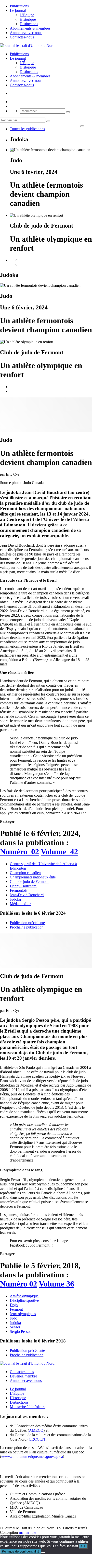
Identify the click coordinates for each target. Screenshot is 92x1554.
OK (83, 1546)
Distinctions (29, 24)
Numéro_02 (19, 851)
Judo (13, 1318)
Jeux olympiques (23, 1314)
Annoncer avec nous (26, 1380)
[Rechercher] (68, 112)
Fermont (16, 1309)
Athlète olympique (24, 1296)
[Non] (43, 1552)
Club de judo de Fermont (29, 881)
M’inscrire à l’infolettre (27, 1407)
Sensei (15, 1327)
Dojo (14, 1305)
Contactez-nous (22, 37)
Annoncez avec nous (26, 33)
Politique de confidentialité (20, 1551)
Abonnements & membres (30, 28)
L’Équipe (27, 15)
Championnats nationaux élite (33, 877)
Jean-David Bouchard (27, 895)
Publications (19, 6)
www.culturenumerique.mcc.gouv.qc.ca (32, 1456)
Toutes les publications (27, 129)
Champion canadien (25, 873)
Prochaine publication (26, 927)
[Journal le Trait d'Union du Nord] (27, 45)
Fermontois (18, 890)
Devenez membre (23, 1376)
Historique (28, 19)
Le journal (18, 10)
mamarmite (27, 1532)
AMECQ (36, 1430)
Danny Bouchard (23, 886)
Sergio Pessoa (20, 1331)
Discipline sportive (24, 1300)
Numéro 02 (18, 1283)
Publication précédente (27, 923)
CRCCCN (37, 1439)
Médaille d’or (20, 904)
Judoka (15, 899)
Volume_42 (59, 851)
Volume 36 (56, 1283)
